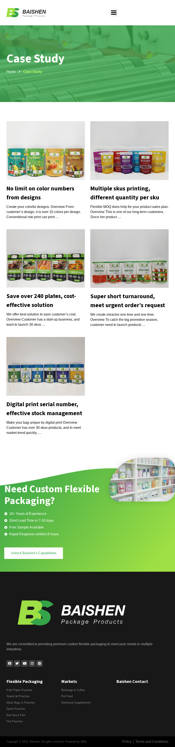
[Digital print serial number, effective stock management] (45, 366)
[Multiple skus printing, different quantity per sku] (129, 150)
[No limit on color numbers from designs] (45, 150)
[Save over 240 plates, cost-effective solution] (45, 258)
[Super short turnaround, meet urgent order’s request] (129, 258)
